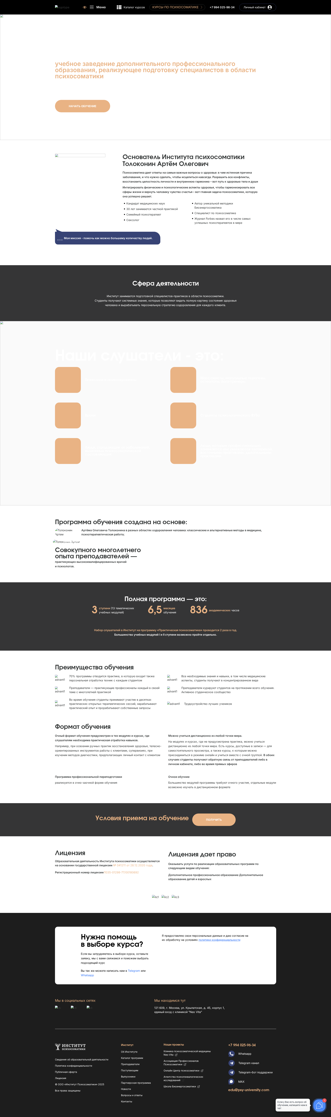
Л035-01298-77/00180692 (121, 872)
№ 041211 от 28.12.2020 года (132, 865)
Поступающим (129, 1070)
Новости (126, 1088)
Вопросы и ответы (131, 1095)
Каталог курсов (134, 7)
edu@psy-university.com (248, 1090)
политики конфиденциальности (219, 940)
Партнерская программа (136, 1082)
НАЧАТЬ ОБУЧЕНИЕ (82, 106)
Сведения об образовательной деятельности (81, 1059)
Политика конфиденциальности (73, 1065)
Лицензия (60, 1078)
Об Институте (129, 1051)
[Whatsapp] (231, 1053)
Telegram (134, 970)
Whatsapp (87, 975)
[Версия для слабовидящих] (84, 7)
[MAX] (231, 1081)
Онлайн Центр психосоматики (181, 1070)
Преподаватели (130, 1064)
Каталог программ (132, 1057)
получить (214, 819)
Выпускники (128, 1076)
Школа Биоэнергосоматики (180, 1086)
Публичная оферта (66, 1071)
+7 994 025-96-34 (222, 7)
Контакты (126, 1101)
